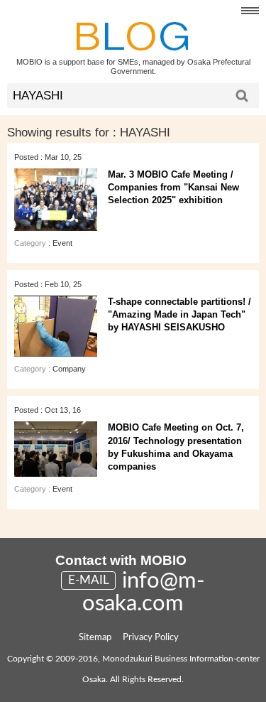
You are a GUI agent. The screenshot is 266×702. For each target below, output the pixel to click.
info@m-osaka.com (143, 592)
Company (69, 368)
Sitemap (95, 637)
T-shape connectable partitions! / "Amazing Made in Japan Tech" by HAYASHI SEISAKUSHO (179, 314)
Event (62, 243)
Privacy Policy (151, 637)
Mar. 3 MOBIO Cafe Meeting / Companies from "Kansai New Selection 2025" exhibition (173, 187)
